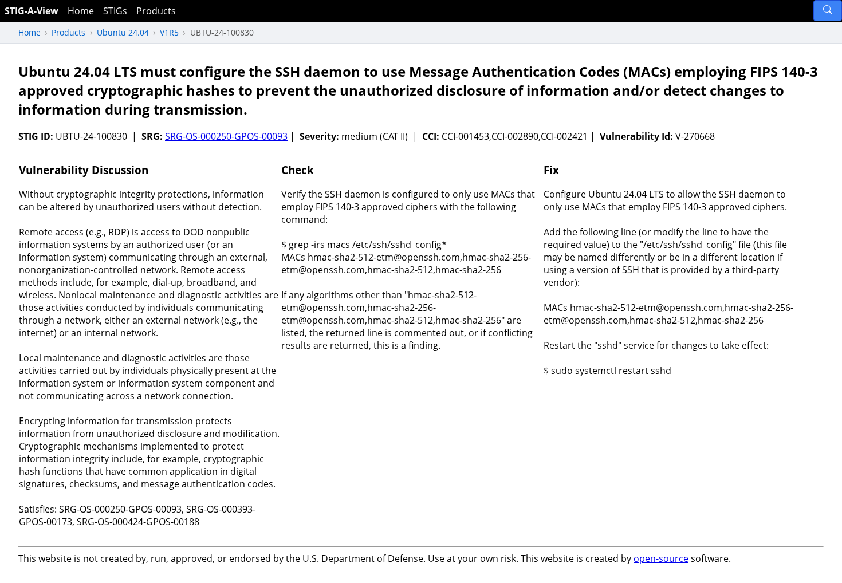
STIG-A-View (31, 11)
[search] (827, 10)
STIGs (115, 11)
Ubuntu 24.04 (123, 32)
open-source (661, 558)
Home (81, 11)
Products (156, 11)
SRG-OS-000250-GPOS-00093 (226, 136)
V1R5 (169, 32)
